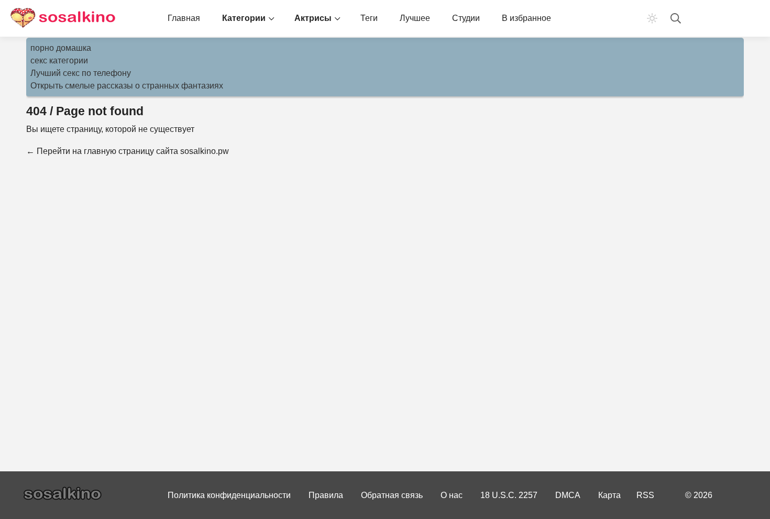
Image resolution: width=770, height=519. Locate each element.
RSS (645, 495)
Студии (466, 18)
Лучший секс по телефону (80, 73)
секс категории (59, 60)
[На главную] (62, 18)
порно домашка (60, 47)
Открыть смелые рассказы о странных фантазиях (126, 85)
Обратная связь (392, 495)
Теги (369, 18)
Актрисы (313, 18)
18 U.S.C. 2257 (508, 495)
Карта (609, 495)
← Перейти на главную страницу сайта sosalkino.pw (127, 151)
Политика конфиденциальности (229, 495)
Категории (244, 18)
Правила (326, 495)
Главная (184, 18)
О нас (452, 495)
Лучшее (415, 18)
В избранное (526, 18)
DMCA (567, 495)
